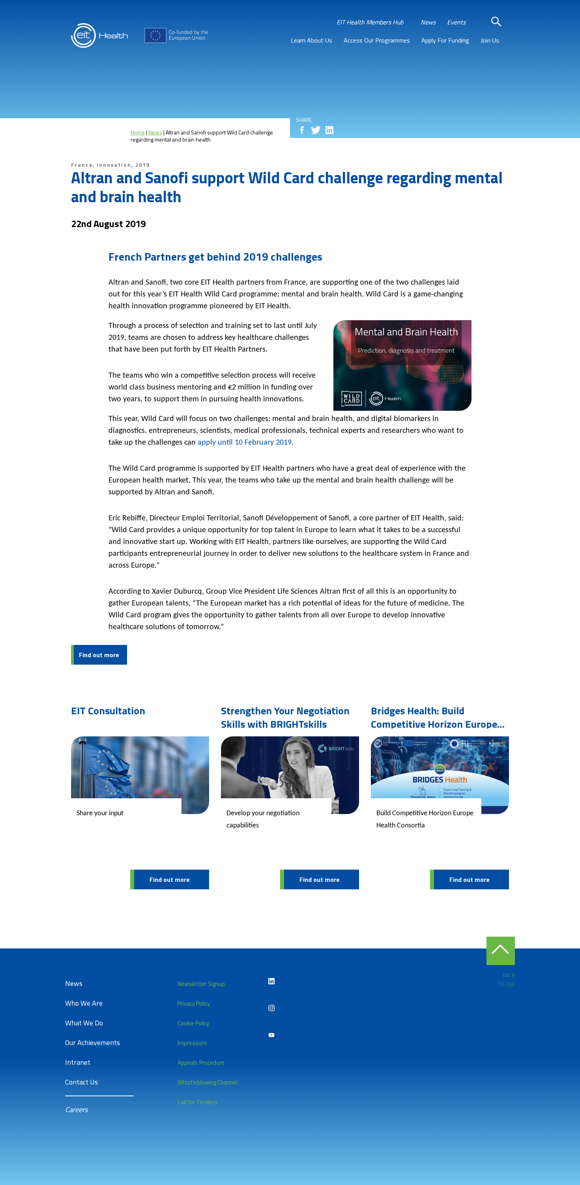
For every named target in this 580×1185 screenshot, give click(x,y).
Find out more (99, 655)
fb (302, 130)
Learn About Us (311, 40)
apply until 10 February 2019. (246, 443)
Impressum (192, 1042)
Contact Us (81, 1082)
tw (316, 130)
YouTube (271, 1035)
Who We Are (84, 1003)
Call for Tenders (197, 1102)
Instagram (271, 1008)
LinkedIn (271, 981)
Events (456, 22)
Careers (76, 1109)
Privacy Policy (194, 1003)
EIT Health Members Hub (370, 22)
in (329, 130)
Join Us (490, 40)
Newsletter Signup (201, 983)
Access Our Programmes (377, 40)
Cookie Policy (193, 1023)
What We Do (84, 1022)
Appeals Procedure (201, 1062)
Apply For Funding (445, 40)
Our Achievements (92, 1042)
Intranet (77, 1062)
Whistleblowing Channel (208, 1082)
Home (138, 132)
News (428, 22)
